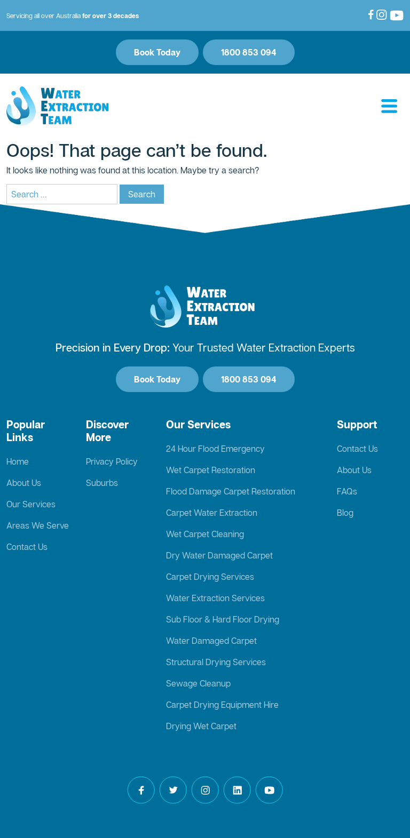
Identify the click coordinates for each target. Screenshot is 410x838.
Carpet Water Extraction (211, 512)
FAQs (347, 491)
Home (17, 461)
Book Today (157, 52)
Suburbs (102, 482)
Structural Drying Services (216, 662)
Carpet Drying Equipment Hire (222, 704)
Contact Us (27, 546)
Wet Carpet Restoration (210, 470)
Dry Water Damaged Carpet (219, 555)
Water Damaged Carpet (211, 640)
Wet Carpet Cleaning (205, 534)
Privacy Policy (112, 461)
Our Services (31, 504)
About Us (23, 482)
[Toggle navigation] (389, 107)
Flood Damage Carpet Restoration (230, 491)
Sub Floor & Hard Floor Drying (222, 619)
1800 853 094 (249, 52)
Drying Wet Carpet (201, 726)
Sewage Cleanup (198, 683)
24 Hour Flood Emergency (215, 448)
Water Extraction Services (215, 598)
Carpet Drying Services (210, 576)
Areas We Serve (37, 525)
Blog (345, 512)
